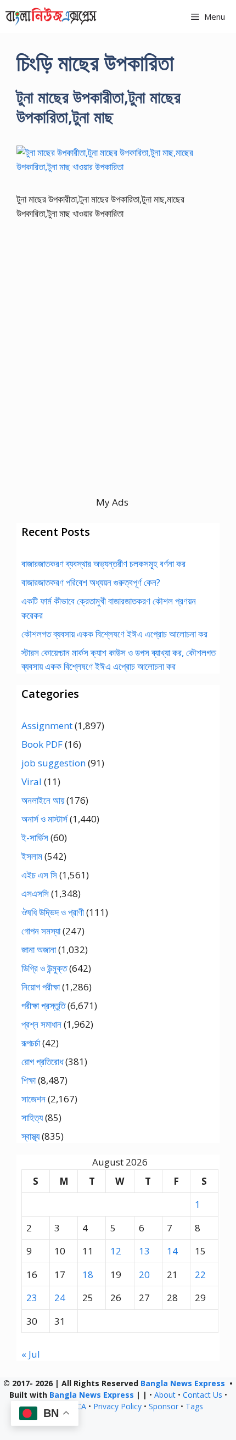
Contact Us (202, 1394)
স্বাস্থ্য (30, 1136)
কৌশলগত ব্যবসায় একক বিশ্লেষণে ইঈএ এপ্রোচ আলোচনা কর (114, 633)
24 (59, 1297)
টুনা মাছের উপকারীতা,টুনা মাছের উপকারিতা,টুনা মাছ (98, 107)
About (165, 1394)
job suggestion (53, 763)
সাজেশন (33, 1098)
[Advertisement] (118, 377)
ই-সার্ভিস (34, 837)
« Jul (30, 1354)
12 (115, 1251)
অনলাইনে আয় (42, 800)
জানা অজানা (38, 949)
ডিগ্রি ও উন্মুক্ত (44, 968)
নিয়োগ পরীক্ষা (40, 986)
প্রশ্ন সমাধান (41, 1024)
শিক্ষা (28, 1080)
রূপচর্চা (30, 1042)
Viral (31, 781)
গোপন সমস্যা (40, 930)
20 (144, 1274)
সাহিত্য (32, 1117)
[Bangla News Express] (51, 16)
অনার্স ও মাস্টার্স (44, 819)
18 (87, 1274)
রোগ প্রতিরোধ (42, 1061)
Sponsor (163, 1406)
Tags (194, 1406)
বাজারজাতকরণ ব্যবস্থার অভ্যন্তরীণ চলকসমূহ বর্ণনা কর (103, 563)
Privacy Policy (117, 1406)
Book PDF (42, 744)
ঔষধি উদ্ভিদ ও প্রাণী (52, 912)
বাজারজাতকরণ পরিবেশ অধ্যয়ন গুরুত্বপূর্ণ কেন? (90, 582)
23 (31, 1297)
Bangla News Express (183, 1383)
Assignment (46, 725)
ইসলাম (31, 856)
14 (172, 1251)
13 (144, 1251)
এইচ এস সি (39, 875)
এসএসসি (35, 893)
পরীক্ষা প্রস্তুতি (43, 1005)
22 (200, 1274)
